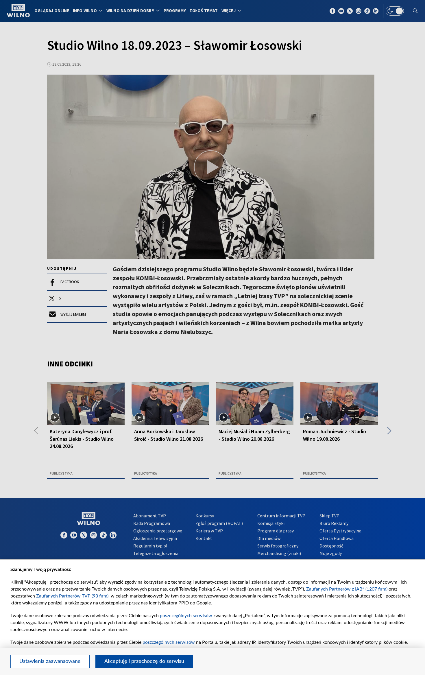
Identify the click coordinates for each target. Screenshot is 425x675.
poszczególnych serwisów (186, 615)
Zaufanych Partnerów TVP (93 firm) (72, 596)
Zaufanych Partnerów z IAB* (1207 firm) (346, 589)
